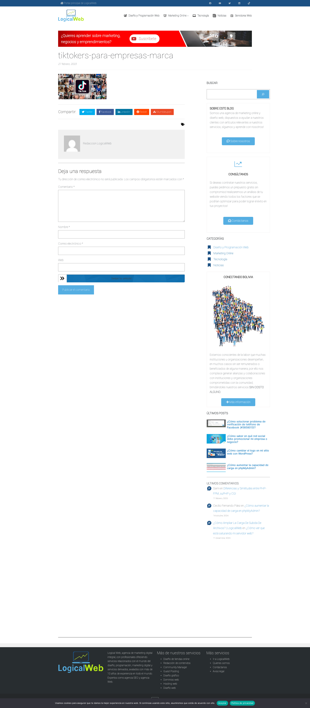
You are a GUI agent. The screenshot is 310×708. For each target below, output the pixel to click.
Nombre (64, 227)
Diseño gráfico (171, 675)
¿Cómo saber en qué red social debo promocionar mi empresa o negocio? (247, 439)
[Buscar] (263, 94)
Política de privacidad (242, 703)
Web (61, 260)
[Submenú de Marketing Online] (188, 15)
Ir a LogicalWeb (221, 659)
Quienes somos (221, 663)
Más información (239, 402)
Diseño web (169, 687)
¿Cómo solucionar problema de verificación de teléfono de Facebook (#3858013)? (246, 424)
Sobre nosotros (240, 141)
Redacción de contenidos (177, 663)
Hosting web (170, 683)
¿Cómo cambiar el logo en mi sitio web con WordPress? (248, 452)
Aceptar (222, 703)
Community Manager (175, 667)
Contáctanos (239, 220)
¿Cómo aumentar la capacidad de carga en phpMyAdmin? (247, 467)
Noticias (218, 265)
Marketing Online (223, 253)
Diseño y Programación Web (231, 247)
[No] (306, 703)
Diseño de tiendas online (176, 659)
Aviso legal (218, 671)
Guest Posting (171, 671)
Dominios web (171, 679)
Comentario (66, 186)
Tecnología (220, 259)
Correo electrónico (70, 243)
